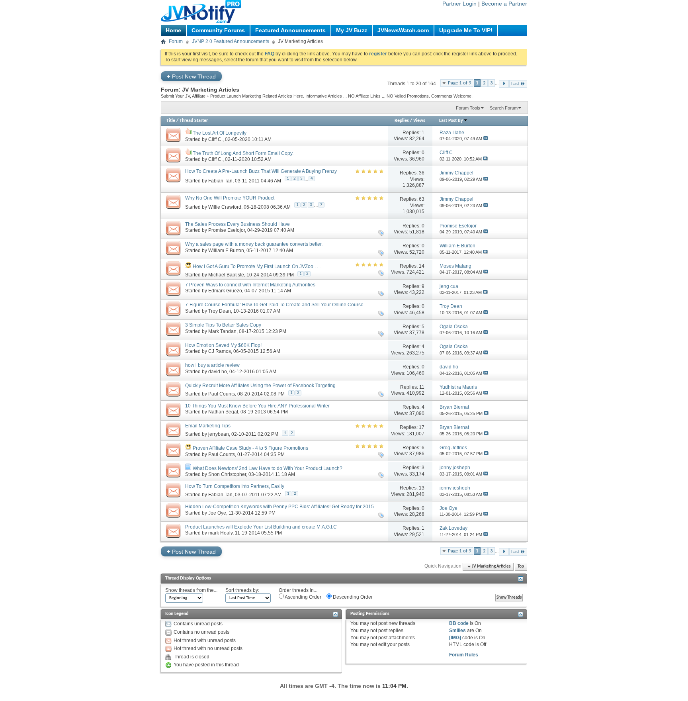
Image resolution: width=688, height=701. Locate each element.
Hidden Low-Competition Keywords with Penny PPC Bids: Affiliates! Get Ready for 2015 (279, 506)
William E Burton (226, 250)
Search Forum (504, 108)
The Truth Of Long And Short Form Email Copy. (243, 153)
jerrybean (218, 434)
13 (421, 488)
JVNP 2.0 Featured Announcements (230, 41)
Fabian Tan (220, 181)
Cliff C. (215, 139)
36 (421, 173)
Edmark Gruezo (225, 291)
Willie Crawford (224, 207)
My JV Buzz (351, 30)
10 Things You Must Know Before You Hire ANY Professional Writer (257, 406)
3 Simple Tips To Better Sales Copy (223, 325)
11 (421, 387)
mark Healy (220, 533)
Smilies (457, 630)
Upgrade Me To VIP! (466, 30)
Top (521, 566)
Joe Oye (217, 513)
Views (419, 120)
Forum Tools (468, 108)
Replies (402, 120)
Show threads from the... (191, 590)
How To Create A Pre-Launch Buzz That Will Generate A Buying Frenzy (261, 171)
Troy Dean (219, 311)
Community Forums (218, 30)
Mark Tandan (222, 331)
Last (515, 83)
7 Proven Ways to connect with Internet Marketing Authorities (250, 285)
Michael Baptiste (226, 275)
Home (173, 30)
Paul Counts (221, 394)
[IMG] (455, 637)
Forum (176, 41)
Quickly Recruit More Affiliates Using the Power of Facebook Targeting (260, 385)
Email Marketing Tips (208, 426)
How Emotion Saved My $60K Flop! (223, 345)
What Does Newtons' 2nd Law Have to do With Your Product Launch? (267, 468)
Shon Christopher (227, 474)
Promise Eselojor (226, 230)
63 (421, 199)
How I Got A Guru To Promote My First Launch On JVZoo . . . (257, 266)
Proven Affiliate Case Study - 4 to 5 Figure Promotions (250, 448)
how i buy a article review (212, 365)
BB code (459, 623)
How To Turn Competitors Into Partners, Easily (234, 486)
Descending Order (352, 597)
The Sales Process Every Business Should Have (237, 224)
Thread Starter (194, 120)
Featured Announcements (290, 30)
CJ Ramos (219, 351)
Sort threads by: (242, 590)
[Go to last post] (485, 138)
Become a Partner (504, 3)
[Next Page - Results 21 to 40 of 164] (504, 84)
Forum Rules (463, 655)
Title (170, 120)
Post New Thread (191, 76)
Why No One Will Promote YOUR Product (229, 198)
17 (421, 427)
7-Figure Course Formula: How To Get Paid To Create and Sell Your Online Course (274, 304)
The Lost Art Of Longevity (219, 133)
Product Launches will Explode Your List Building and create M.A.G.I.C (261, 527)
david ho (217, 371)
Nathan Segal (223, 412)
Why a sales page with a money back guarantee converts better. (253, 244)
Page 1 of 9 (459, 83)
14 (421, 266)
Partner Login (459, 3)
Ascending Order (302, 597)
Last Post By (451, 120)
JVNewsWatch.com (403, 30)
